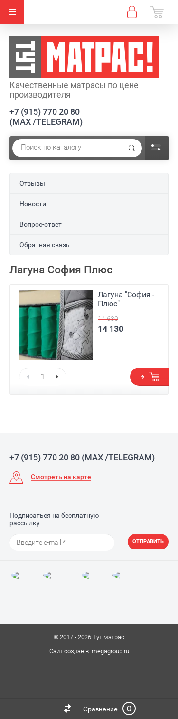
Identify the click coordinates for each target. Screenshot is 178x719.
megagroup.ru (110, 651)
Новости (32, 204)
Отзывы (32, 183)
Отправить (148, 542)
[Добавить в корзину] (149, 377)
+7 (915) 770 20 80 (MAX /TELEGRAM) (46, 117)
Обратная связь (44, 245)
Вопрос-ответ (40, 224)
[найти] (132, 148)
